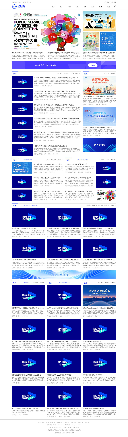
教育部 (13, 316)
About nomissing (50, 422)
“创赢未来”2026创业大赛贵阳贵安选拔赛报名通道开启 (50, 146)
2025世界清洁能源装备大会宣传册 (93, 408)
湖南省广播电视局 (52, 349)
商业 (69, 6)
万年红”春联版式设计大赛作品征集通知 (24, 260)
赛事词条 (59, 422)
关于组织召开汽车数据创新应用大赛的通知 (25, 408)
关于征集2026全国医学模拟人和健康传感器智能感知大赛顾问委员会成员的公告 (57, 78)
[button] (14, 31)
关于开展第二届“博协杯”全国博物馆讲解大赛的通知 (99, 53)
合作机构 (80, 422)
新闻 (61, 6)
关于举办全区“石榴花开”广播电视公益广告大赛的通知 (79, 178)
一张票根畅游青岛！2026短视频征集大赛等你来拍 (98, 96)
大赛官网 (85, 135)
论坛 (108, 6)
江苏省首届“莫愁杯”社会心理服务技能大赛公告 (26, 375)
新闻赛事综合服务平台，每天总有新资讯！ (22, 2)
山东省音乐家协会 (52, 416)
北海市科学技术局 (38, 199)
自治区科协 (37, 126)
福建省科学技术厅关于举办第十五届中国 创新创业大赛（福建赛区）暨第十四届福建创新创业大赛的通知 (28, 53)
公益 (77, 6)
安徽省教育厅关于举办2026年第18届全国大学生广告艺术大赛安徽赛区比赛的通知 (99, 260)
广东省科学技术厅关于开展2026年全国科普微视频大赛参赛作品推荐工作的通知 (57, 91)
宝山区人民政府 (38, 172)
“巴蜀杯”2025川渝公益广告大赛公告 (76, 164)
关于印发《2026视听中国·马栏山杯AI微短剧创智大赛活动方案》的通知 (63, 341)
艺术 (85, 6)
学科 (92, 6)
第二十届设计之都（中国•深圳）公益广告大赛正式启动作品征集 (79, 191)
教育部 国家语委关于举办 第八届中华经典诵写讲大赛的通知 (64, 53)
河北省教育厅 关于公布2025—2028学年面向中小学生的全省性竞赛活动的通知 (57, 132)
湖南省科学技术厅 (52, 316)
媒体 (100, 6)
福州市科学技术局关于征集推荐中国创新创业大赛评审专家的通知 (54, 105)
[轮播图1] (47, 31)
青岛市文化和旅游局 (88, 104)
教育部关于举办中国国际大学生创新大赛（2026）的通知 (28, 308)
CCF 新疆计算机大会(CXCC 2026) (93, 375)
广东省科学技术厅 (38, 99)
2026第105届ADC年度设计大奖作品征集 (24, 228)
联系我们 (87, 422)
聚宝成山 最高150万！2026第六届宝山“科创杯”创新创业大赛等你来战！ (48, 164)
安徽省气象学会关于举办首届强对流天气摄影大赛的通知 (64, 260)
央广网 (13, 383)
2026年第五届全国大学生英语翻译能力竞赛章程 (97, 127)
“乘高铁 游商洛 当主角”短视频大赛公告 (59, 375)
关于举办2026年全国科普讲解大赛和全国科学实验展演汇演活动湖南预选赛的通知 (63, 308)
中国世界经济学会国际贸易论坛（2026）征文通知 (98, 228)
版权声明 (73, 422)
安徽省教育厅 (86, 267)
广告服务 (66, 422)
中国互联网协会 (16, 349)
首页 (53, 6)
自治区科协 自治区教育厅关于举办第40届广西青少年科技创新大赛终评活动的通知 (57, 118)
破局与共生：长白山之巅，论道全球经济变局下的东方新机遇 (99, 308)
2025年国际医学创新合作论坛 (92, 341)
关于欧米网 (41, 422)
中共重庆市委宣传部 (70, 172)
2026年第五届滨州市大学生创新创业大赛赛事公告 (48, 178)
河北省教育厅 (37, 140)
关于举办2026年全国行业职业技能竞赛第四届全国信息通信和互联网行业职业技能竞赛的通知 (28, 341)
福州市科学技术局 (38, 113)
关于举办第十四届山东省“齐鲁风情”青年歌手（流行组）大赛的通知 (63, 408)
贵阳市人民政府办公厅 (40, 154)
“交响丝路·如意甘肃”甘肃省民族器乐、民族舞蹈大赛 (63, 228)
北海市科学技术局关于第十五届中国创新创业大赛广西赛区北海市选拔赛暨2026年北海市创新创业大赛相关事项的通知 (48, 191)
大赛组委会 (37, 85)
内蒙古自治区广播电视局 (71, 186)
